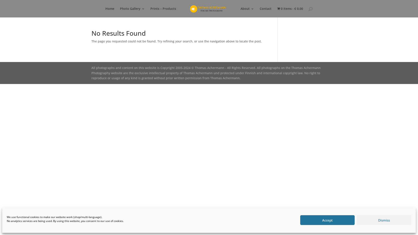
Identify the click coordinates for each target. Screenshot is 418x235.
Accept (327, 220)
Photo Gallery (130, 9)
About (245, 9)
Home (109, 9)
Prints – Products (163, 9)
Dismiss (384, 220)
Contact (265, 9)
